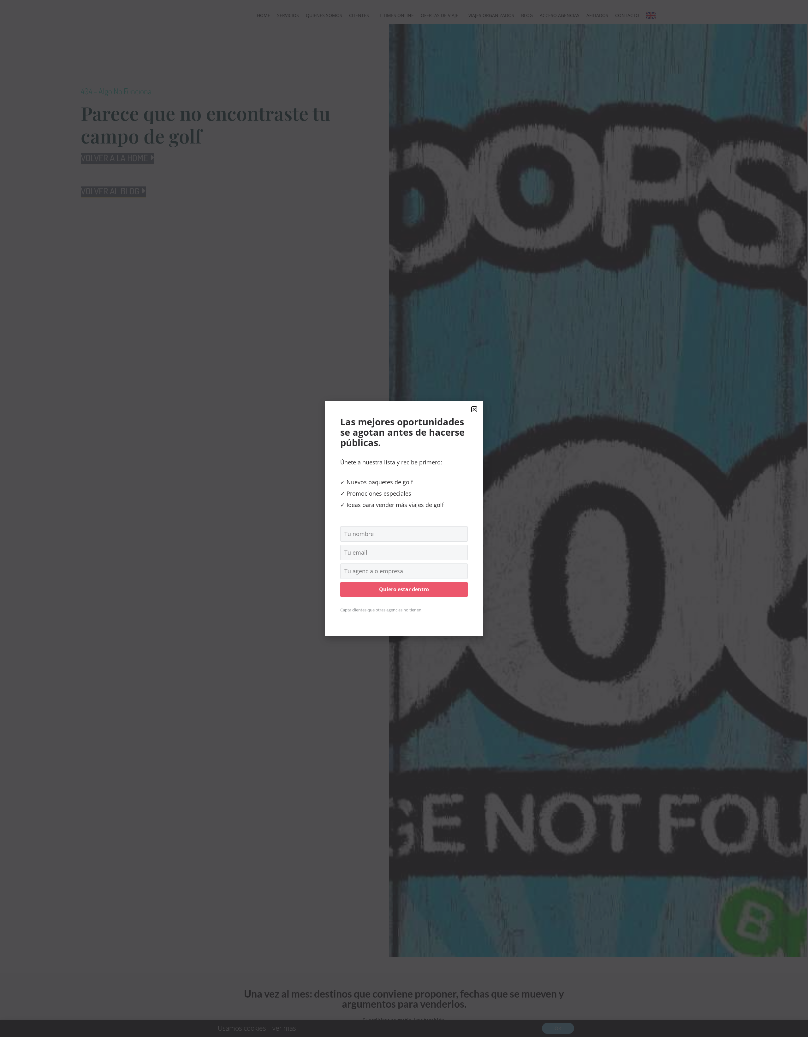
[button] (474, 409)
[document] (404, 518)
